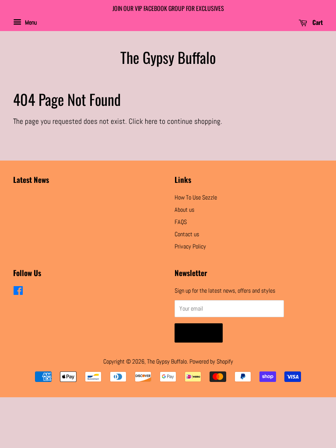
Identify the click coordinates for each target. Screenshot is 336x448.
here (151, 121)
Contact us (187, 234)
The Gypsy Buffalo (168, 57)
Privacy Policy (190, 246)
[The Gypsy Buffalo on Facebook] (18, 292)
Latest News (31, 179)
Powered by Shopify (211, 361)
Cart (317, 22)
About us (184, 210)
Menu (30, 22)
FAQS (181, 222)
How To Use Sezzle (196, 197)
